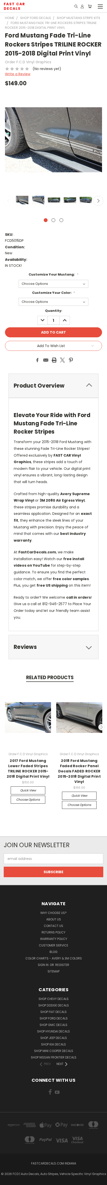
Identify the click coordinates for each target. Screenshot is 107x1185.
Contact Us (53, 926)
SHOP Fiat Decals (53, 1012)
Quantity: (53, 310)
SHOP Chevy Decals (54, 999)
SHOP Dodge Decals (53, 1005)
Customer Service (53, 945)
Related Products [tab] (50, 677)
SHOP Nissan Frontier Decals (53, 1057)
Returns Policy (53, 932)
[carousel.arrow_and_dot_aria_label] (53, 220)
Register (62, 965)
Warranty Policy (53, 939)
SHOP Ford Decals (54, 1018)
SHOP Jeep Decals (53, 1038)
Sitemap (53, 971)
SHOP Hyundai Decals (53, 1031)
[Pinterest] (70, 360)
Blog (53, 952)
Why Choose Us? (53, 913)
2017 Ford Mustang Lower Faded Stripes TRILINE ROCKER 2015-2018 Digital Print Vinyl (28, 768)
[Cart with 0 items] (89, 6)
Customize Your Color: (53, 292)
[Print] (54, 360)
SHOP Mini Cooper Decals (53, 1051)
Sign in (43, 965)
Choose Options (28, 799)
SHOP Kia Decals (53, 1044)
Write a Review (17, 74)
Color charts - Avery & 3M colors (53, 958)
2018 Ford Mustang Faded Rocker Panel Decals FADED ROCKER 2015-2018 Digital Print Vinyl (79, 771)
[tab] (53, 647)
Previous (9, 201)
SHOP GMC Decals (53, 1025)
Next (98, 201)
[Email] (45, 360)
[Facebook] (37, 360)
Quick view (28, 790)
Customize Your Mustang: (53, 274)
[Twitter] (62, 360)
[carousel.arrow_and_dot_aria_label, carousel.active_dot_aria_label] (46, 220)
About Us (53, 919)
